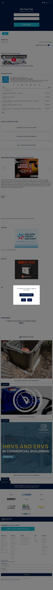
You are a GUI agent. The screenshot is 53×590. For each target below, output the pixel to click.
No (29, 300)
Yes (23, 300)
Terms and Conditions (26, 295)
